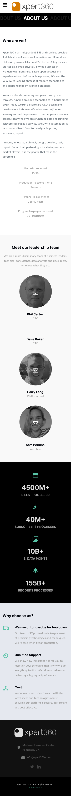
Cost (18, 687)
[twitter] (32, 767)
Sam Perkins (35, 445)
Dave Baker (35, 339)
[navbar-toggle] (5, 5)
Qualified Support (28, 655)
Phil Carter (35, 314)
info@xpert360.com (38, 757)
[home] (32, 6)
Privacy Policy (35, 787)
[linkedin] (39, 767)
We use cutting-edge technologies (41, 627)
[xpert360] (35, 732)
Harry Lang (35, 392)
